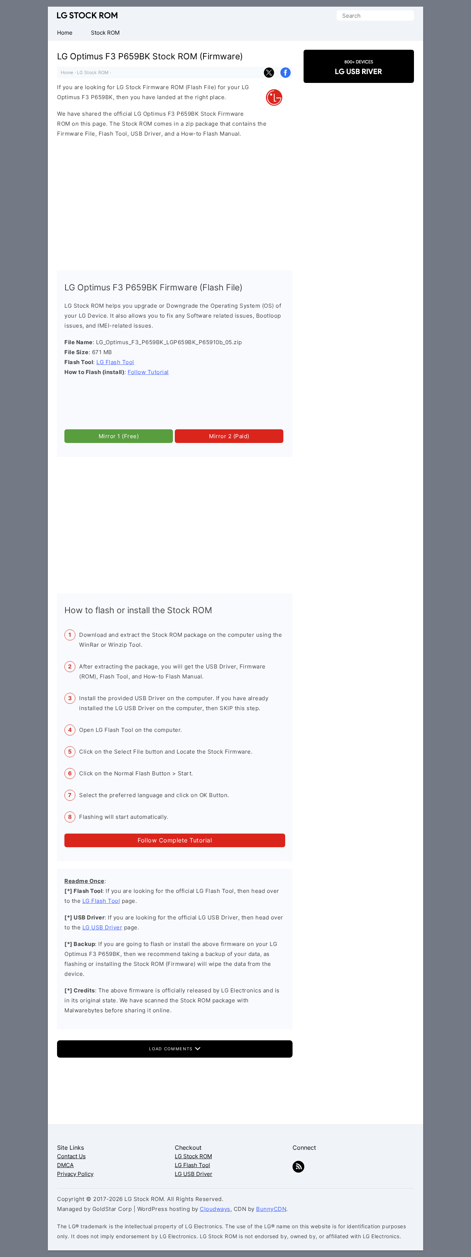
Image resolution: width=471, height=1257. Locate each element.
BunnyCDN (271, 1208)
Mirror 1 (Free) (119, 436)
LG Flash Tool (115, 362)
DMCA (65, 1165)
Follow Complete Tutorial (175, 840)
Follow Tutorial (148, 372)
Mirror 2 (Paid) (229, 436)
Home (67, 72)
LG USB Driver (102, 927)
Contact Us (71, 1156)
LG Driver (359, 76)
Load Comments (171, 1048)
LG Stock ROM (87, 15)
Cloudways (215, 1208)
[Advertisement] (175, 202)
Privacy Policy (75, 1173)
